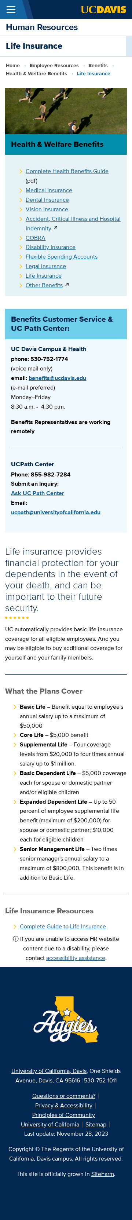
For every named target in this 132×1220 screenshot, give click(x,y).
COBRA (35, 238)
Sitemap (95, 1124)
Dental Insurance (47, 200)
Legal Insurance (46, 266)
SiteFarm (102, 1174)
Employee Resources (54, 65)
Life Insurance (44, 275)
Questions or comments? (63, 1096)
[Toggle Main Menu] (11, 9)
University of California (50, 1124)
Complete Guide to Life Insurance (63, 926)
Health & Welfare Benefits (36, 73)
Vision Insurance (47, 209)
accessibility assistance (75, 958)
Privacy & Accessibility (63, 1105)
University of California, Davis (49, 1071)
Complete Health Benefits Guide (67, 171)
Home (13, 65)
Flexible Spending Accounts (62, 256)
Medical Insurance (49, 190)
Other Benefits (44, 285)
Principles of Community (63, 1115)
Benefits (98, 65)
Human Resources (42, 27)
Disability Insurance (51, 247)
